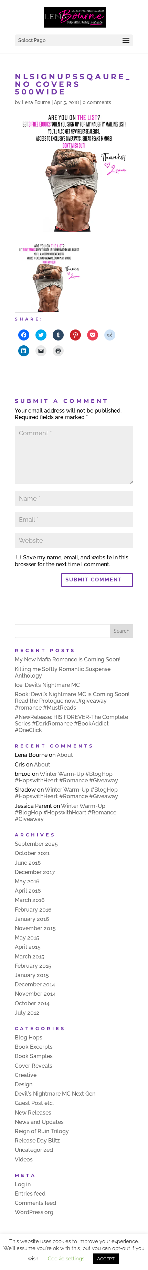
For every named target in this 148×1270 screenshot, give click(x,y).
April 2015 (28, 947)
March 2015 (29, 956)
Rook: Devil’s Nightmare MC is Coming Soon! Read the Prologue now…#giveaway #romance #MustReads (72, 701)
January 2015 (32, 975)
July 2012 (27, 1012)
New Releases (33, 1112)
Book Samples (34, 1056)
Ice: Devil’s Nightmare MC (47, 685)
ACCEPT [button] (106, 1258)
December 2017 (35, 872)
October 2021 (32, 853)
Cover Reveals (33, 1066)
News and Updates (39, 1122)
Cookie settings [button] (66, 1259)
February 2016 (33, 909)
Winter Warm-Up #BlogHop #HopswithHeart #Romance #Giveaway (66, 777)
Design (23, 1084)
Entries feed (30, 1193)
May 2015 (27, 937)
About (65, 755)
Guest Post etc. (34, 1103)
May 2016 (27, 881)
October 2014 (32, 1003)
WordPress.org (34, 1212)
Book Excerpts (34, 1047)
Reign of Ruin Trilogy (42, 1131)
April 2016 (28, 890)
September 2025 (36, 844)
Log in (23, 1184)
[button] (49, 277)
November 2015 (35, 928)
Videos (24, 1159)
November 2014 (35, 993)
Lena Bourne (36, 102)
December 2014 (35, 984)
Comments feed (35, 1203)
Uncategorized (34, 1150)
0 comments (97, 102)
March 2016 (30, 900)
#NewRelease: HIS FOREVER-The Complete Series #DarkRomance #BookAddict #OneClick (71, 723)
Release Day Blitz (37, 1140)
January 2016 (32, 919)
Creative (25, 1075)
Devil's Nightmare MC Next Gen (55, 1093)
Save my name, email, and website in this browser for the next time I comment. (71, 560)
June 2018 (28, 863)
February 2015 (33, 966)
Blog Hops (28, 1037)
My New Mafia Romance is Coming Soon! (67, 659)
